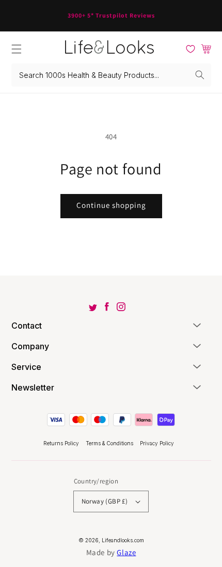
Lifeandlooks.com (123, 540)
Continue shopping (111, 205)
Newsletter (32, 387)
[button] (16, 49)
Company (30, 346)
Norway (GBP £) (105, 501)
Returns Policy (62, 443)
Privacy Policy (157, 443)
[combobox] (111, 75)
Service (26, 367)
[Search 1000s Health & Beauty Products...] (199, 74)
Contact (26, 325)
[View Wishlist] (190, 49)
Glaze (126, 552)
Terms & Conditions (110, 443)
